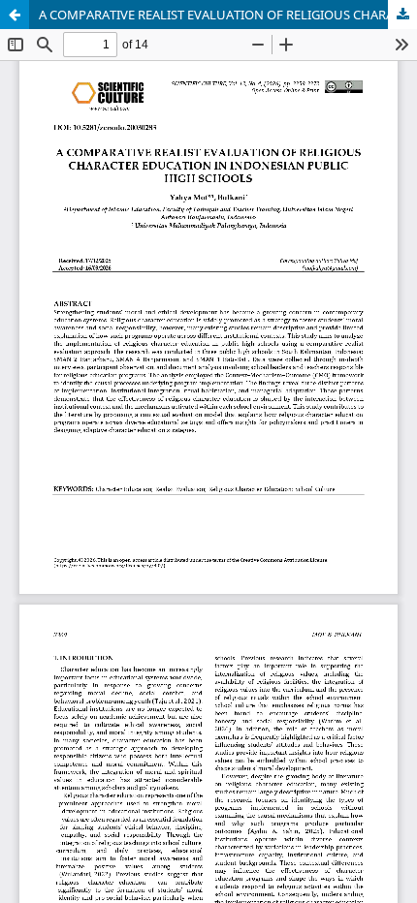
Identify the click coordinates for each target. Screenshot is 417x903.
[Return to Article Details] (14, 14)
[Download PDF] (402, 14)
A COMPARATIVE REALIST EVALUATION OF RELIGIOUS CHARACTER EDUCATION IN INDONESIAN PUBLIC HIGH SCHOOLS (228, 14)
